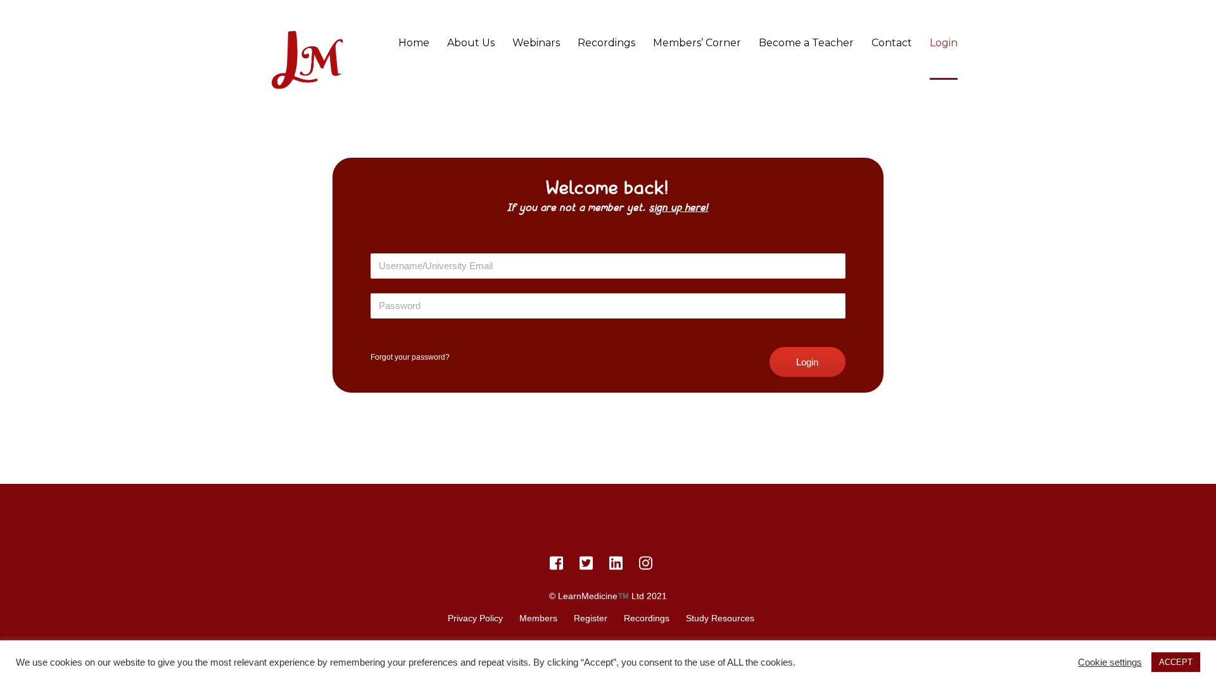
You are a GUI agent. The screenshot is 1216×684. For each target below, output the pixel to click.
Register (590, 618)
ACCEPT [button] (1176, 662)
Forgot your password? (410, 357)
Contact (891, 43)
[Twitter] (586, 565)
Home (413, 43)
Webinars (536, 43)
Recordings (606, 43)
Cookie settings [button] (1110, 662)
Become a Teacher (806, 43)
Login (944, 43)
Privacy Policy (475, 618)
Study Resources (720, 618)
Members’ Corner (697, 43)
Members (538, 618)
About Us (471, 43)
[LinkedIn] (616, 565)
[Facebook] (556, 565)
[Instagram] (645, 565)
